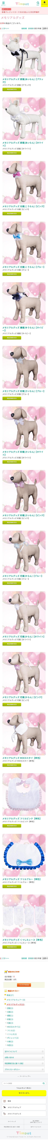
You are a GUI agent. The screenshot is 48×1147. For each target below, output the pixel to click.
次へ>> (6, 28)
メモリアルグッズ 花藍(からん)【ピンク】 (22, 697)
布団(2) (10, 1045)
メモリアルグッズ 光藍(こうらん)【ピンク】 (24, 206)
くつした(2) (12, 1034)
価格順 (24, 28)
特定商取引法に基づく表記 (14, 1063)
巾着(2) (10, 1041)
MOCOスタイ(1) (14, 1027)
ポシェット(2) (13, 1038)
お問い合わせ (9, 1057)
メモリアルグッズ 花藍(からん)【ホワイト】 (24, 636)
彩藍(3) (10, 1019)
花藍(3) (10, 1023)
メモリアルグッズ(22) (16, 1004)
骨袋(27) (10, 995)
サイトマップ (12, 1121)
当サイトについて (11, 1051)
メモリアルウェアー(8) (16, 1000)
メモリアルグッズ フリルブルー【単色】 (22, 879)
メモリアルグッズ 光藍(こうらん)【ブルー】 (24, 267)
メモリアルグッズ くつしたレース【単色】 (23, 939)
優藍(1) (10, 1015)
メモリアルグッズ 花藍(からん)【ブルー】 (22, 576)
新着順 (31, 28)
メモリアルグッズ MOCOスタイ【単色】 (22, 758)
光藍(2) (10, 1012)
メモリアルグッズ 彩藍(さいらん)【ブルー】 (24, 391)
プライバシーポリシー (12, 1069)
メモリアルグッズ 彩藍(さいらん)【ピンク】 (24, 515)
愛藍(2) (10, 1008)
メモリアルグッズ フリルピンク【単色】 (22, 818)
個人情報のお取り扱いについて (36, 1121)
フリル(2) (11, 1030)
